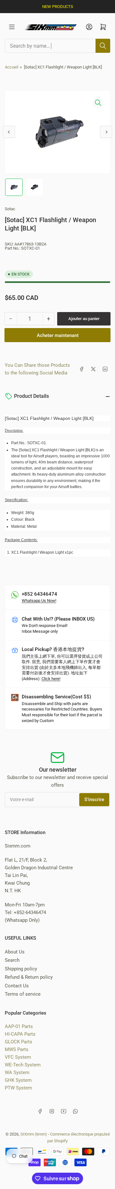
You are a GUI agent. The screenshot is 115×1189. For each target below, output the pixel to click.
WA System (17, 1072)
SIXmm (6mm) (33, 1134)
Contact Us (17, 986)
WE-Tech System (23, 1065)
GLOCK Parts (18, 1042)
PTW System (18, 1088)
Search (12, 960)
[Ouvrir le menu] (12, 27)
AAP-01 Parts (19, 1026)
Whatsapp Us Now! (39, 600)
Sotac (10, 208)
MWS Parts (16, 1049)
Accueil (11, 67)
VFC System (18, 1057)
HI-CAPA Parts (20, 1034)
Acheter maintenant (58, 335)
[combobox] (57, 46)
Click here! (51, 678)
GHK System (18, 1080)
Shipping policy (21, 969)
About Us (15, 952)
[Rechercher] (103, 45)
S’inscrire (94, 799)
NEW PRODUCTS (57, 6)
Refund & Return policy (29, 977)
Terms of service (23, 994)
